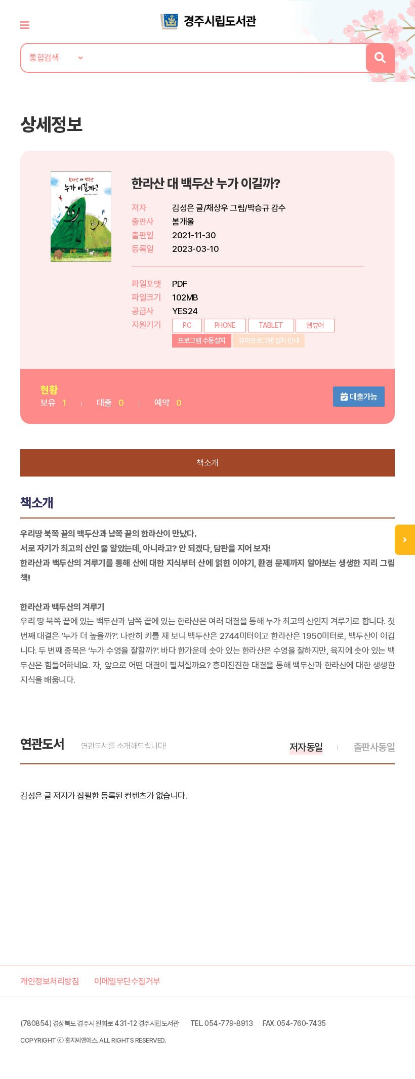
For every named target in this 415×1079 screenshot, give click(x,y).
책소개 (207, 463)
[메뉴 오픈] (405, 540)
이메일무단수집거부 (127, 981)
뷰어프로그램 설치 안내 (268, 340)
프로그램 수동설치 (202, 340)
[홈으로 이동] (207, 21)
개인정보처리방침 (49, 981)
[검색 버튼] (380, 58)
